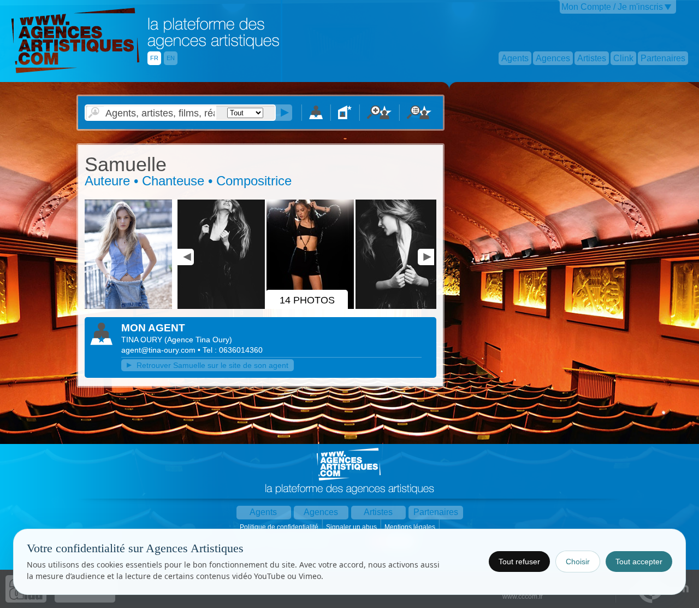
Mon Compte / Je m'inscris (612, 6)
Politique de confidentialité (280, 527)
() (198, 339)
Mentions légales (410, 527)
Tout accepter (638, 561)
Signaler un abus (352, 527)
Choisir (578, 561)
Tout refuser (519, 561)
